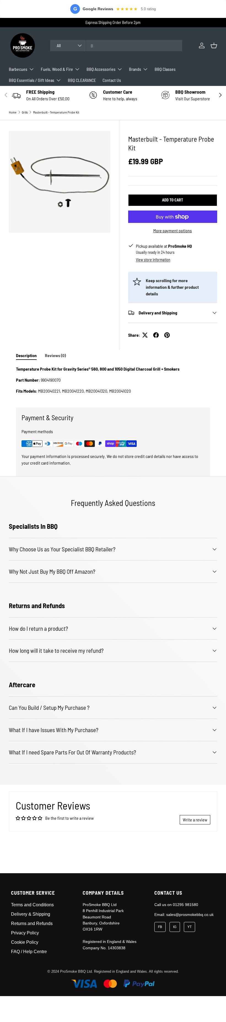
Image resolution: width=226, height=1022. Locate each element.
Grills (25, 112)
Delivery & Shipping (30, 914)
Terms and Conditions (32, 904)
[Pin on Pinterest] (167, 335)
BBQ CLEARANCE (82, 80)
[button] (214, 45)
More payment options (172, 230)
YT (189, 927)
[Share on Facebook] (156, 335)
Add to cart (172, 200)
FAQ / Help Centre (29, 951)
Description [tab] (26, 355)
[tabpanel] (113, 380)
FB (160, 927)
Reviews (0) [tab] (55, 355)
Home (13, 112)
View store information (153, 259)
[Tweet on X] (144, 335)
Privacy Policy (25, 933)
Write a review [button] (195, 819)
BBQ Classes (165, 69)
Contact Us (112, 80)
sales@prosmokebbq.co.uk (190, 914)
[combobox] (116, 45)
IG (174, 927)
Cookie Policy (24, 942)
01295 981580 (185, 904)
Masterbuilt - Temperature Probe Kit (56, 112)
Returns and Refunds (32, 923)
